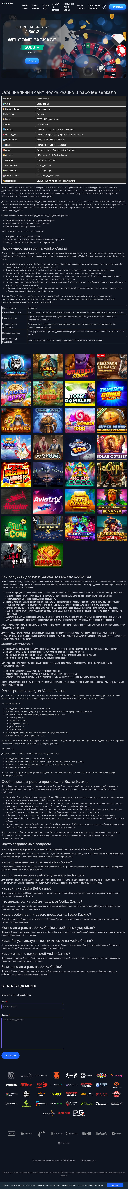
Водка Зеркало (81, 6)
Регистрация (118, 7)
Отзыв (5, 1015)
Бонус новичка (35, 6)
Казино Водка (25, 6)
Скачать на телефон (56, 7)
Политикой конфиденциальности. (90, 1185)
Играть (32, 61)
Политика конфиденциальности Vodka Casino (53, 1160)
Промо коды (45, 6)
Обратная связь (88, 1160)
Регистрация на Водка (94, 6)
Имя (4, 1002)
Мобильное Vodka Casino (69, 7)
